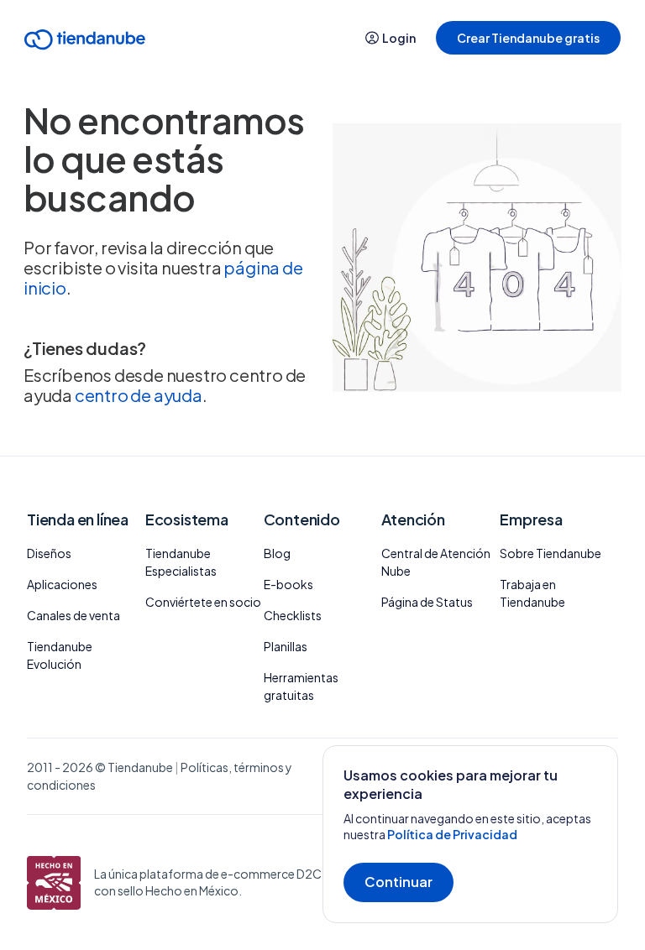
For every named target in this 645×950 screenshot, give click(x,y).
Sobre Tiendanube (550, 553)
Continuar (398, 881)
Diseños (49, 553)
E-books (288, 584)
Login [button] (399, 37)
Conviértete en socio (203, 601)
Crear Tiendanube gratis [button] (528, 37)
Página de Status (427, 601)
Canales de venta (73, 615)
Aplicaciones (62, 584)
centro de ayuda (138, 394)
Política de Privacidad (452, 834)
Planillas (285, 646)
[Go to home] (84, 42)
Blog (277, 553)
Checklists (293, 615)
